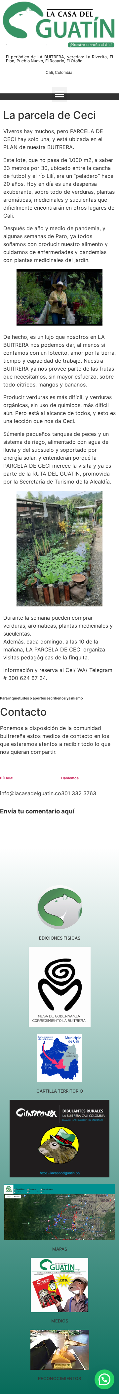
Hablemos (70, 778)
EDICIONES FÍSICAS (59, 938)
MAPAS (59, 1249)
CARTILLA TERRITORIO (59, 1091)
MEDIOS (59, 1320)
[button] (59, 94)
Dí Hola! (6, 778)
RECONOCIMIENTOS (59, 1378)
